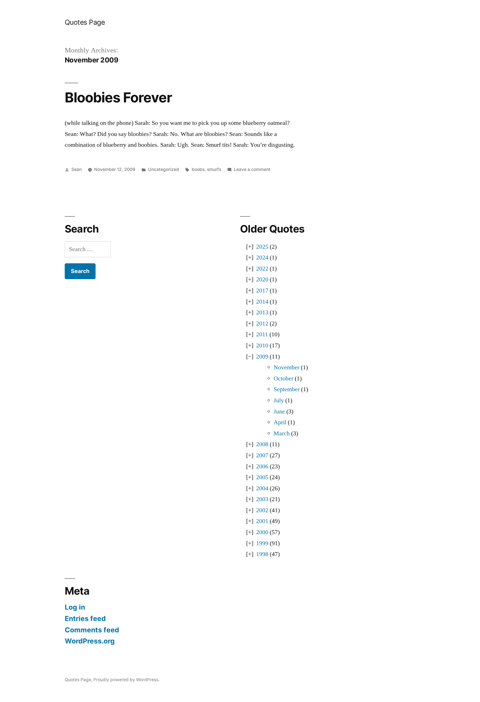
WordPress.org (90, 641)
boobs (198, 169)
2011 (262, 334)
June (279, 411)
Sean (76, 169)
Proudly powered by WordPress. (126, 679)
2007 (262, 455)
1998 (262, 554)
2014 (262, 301)
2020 (262, 279)
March (282, 433)
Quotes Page (85, 22)
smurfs (214, 169)
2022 (262, 268)
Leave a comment (252, 169)
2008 (262, 444)
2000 (262, 532)
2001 (262, 521)
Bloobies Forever (118, 97)
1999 (262, 543)
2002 (262, 510)
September (287, 389)
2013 (262, 312)
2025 (262, 247)
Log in (75, 607)
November (286, 367)
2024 (262, 257)
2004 (262, 488)
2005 (262, 477)
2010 (262, 345)
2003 (262, 499)
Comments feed (92, 630)
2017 (262, 290)
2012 (262, 323)
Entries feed (85, 618)
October (283, 378)
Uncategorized (163, 169)
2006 (262, 466)
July (279, 400)
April (280, 422)
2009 (262, 356)
